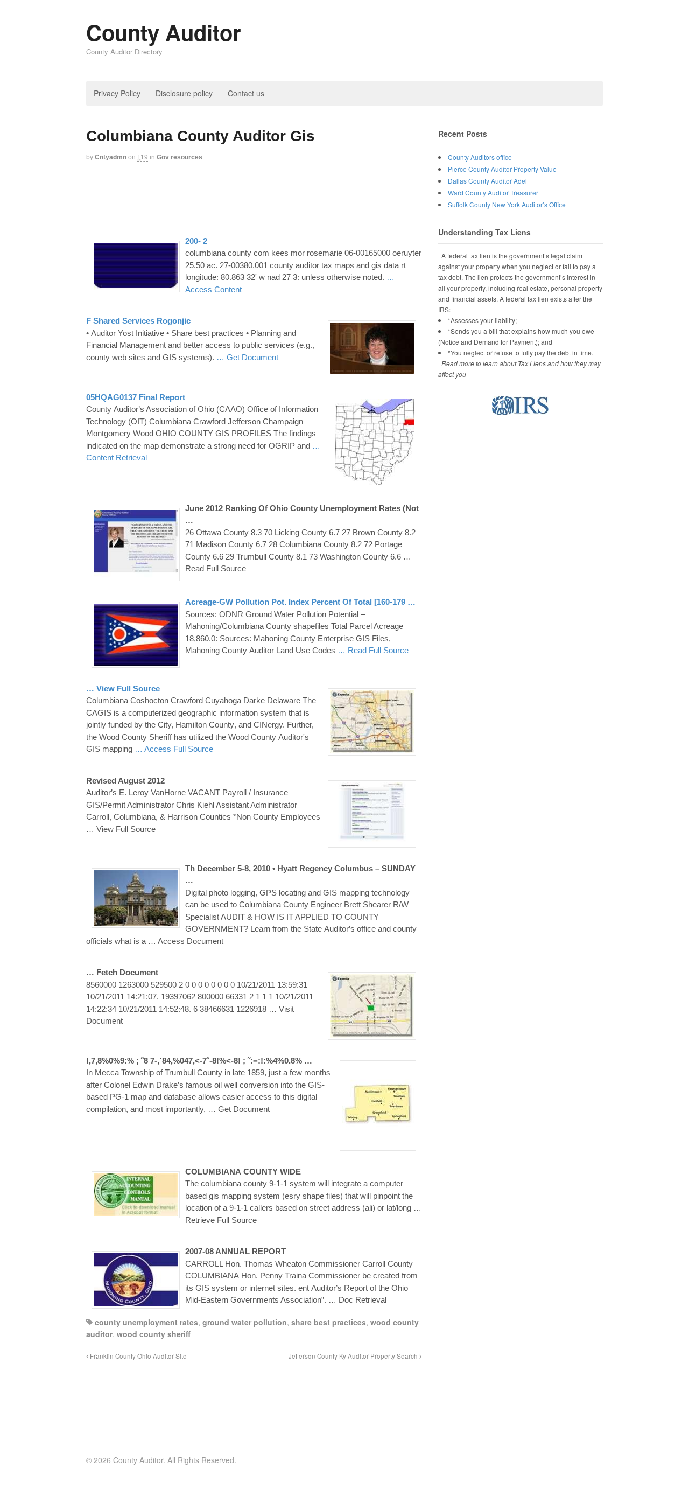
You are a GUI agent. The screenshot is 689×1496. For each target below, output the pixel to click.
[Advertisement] (282, 197)
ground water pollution (244, 1322)
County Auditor (163, 32)
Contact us (246, 93)
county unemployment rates (146, 1322)
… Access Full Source (174, 748)
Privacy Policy (117, 93)
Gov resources (179, 157)
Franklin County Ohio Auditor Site (137, 1356)
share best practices (328, 1322)
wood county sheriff (154, 1334)
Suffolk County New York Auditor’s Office (507, 204)
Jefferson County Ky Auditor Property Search (354, 1356)
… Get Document (247, 357)
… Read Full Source (373, 650)
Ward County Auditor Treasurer (493, 192)
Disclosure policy (184, 93)
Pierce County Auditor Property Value (502, 168)
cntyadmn (110, 157)
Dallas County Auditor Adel (487, 180)
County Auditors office (480, 157)
